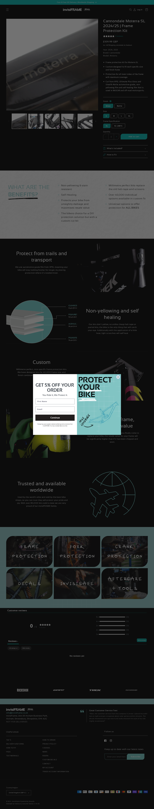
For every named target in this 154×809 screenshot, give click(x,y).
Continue (55, 417)
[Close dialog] (118, 377)
